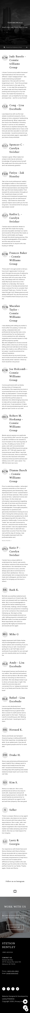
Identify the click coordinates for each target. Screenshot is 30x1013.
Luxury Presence (8, 999)
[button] (26, 47)
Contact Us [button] (15, 927)
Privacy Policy (20, 1001)
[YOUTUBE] (17, 989)
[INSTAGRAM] (8, 989)
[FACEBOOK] (3, 989)
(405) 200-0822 (13, 971)
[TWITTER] (13, 989)
